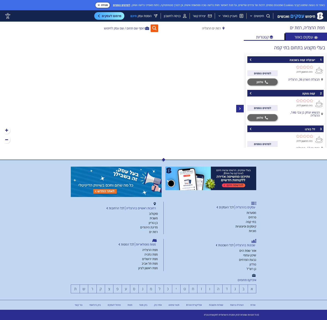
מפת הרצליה (150, 250)
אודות (252, 305)
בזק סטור (143, 305)
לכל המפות (127, 244)
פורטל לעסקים (114, 305)
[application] (122, 91)
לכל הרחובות (116, 208)
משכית (154, 218)
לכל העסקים (226, 207)
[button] (6, 130)
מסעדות (251, 213)
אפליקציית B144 (194, 305)
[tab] (306, 36)
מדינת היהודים (149, 227)
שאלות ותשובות (216, 305)
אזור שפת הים (247, 251)
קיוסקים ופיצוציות (245, 226)
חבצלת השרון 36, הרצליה (304, 79)
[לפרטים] (210, 178)
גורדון (253, 264)
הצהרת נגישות (237, 305)
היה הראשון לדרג (304, 72)
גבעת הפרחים (247, 260)
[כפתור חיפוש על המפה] (154, 28)
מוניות (252, 231)
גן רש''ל (251, 269)
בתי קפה (251, 222)
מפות (130, 305)
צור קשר (79, 305)
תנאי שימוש (174, 305)
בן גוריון (153, 223)
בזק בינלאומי (95, 305)
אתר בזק (158, 305)
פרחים (252, 217)
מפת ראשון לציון (148, 268)
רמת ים (153, 232)
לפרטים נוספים (121, 5)
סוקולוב (153, 214)
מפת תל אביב (150, 263)
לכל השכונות (226, 245)
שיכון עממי (249, 255)
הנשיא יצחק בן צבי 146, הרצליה (305, 114)
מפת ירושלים (150, 259)
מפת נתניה (151, 254)
